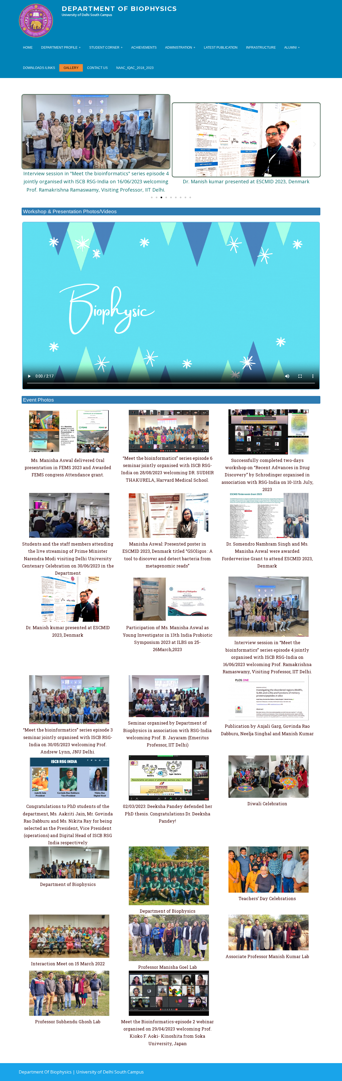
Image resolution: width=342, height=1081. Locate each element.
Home (28, 47)
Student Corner (104, 47)
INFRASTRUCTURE (261, 47)
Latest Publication (221, 47)
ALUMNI (290, 47)
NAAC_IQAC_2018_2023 (135, 68)
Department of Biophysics (119, 9)
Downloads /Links (39, 68)
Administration (178, 47)
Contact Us (97, 68)
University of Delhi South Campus (110, 1072)
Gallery (71, 68)
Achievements (144, 47)
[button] (152, 197)
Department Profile (59, 47)
